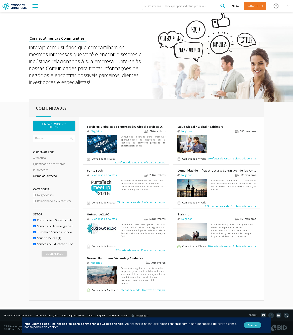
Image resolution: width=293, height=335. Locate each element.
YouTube (263, 315)
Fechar (253, 325)
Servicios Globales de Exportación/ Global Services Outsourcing (126, 127)
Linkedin (278, 315)
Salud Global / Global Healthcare (200, 127)
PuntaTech (95, 170)
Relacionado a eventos (55, 201)
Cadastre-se (255, 6)
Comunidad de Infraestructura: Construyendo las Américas (216, 170)
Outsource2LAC (98, 214)
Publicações (40, 170)
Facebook (271, 315)
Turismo (183, 214)
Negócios (55, 195)
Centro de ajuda (96, 315)
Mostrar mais (54, 253)
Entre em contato (118, 315)
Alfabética (39, 158)
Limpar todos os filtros (54, 126)
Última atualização (45, 176)
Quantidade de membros (49, 164)
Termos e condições (47, 315)
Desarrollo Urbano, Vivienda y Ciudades (115, 258)
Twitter (286, 315)
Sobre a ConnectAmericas (18, 315)
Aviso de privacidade (73, 315)
